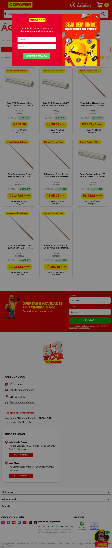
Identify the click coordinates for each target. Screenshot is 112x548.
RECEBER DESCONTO (36, 56)
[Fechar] (97, 17)
